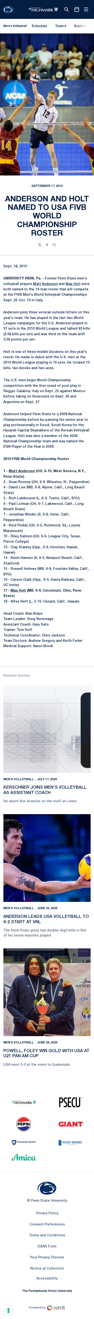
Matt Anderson (45, 284)
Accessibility (47, 1278)
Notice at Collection (47, 1268)
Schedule (39, 26)
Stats (78, 26)
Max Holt (73, 284)
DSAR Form (47, 1246)
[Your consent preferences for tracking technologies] (8, 1310)
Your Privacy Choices (47, 1257)
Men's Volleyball (18, 779)
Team (59, 26)
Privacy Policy (47, 1213)
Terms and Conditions (47, 1235)
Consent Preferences (47, 1224)
